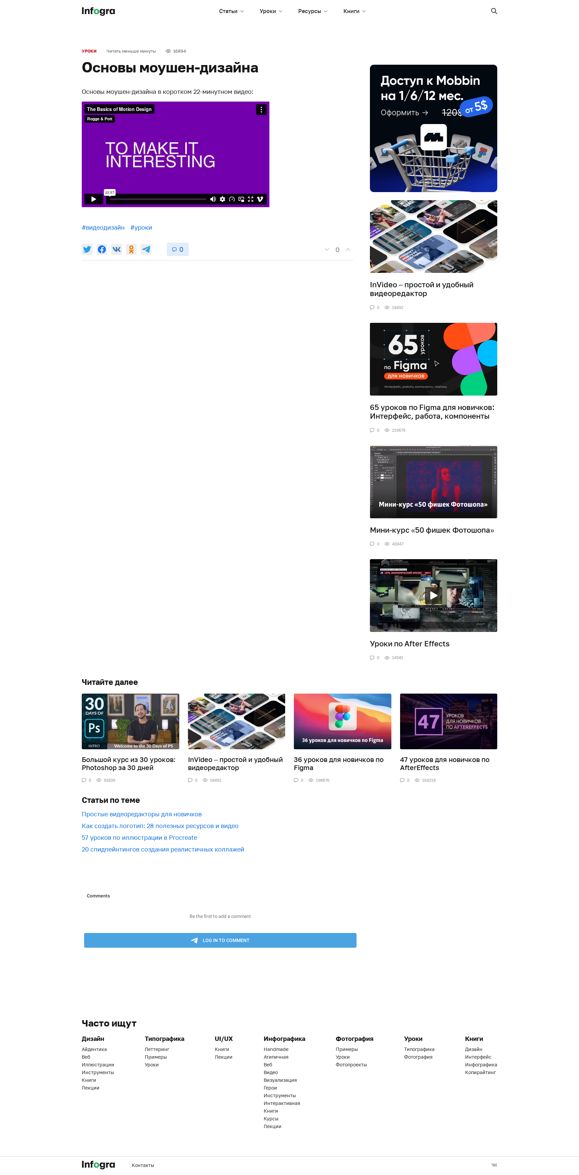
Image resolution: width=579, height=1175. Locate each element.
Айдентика (94, 1049)
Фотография (418, 1057)
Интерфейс (478, 1057)
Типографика (419, 1049)
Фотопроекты (351, 1064)
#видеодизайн (103, 227)
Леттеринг (157, 1049)
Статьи (228, 11)
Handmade (276, 1049)
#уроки (141, 227)
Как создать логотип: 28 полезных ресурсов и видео (160, 825)
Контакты (143, 1165)
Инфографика (481, 1064)
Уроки (268, 11)
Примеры (156, 1057)
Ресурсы (309, 11)
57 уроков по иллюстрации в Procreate (139, 837)
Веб (86, 1057)
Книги (351, 11)
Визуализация (280, 1080)
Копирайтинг (480, 1072)
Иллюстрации (98, 1064)
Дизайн (473, 1049)
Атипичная (276, 1057)
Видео (271, 1072)
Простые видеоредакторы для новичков (142, 814)
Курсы (271, 1118)
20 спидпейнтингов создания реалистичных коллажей (163, 849)
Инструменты (98, 1072)
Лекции (91, 1088)
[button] (494, 11)
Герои (270, 1088)
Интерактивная (282, 1103)
